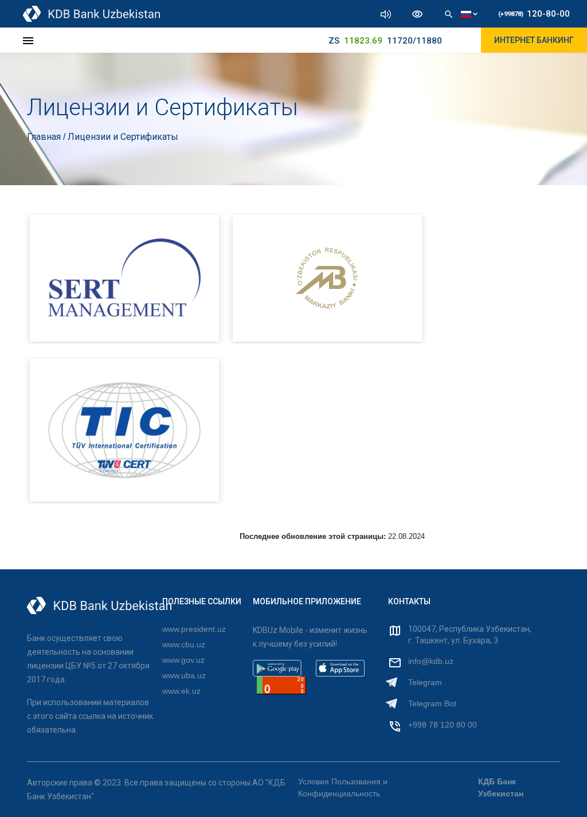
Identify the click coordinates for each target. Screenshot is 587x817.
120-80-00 (534, 14)
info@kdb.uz (430, 661)
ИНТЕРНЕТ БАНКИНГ (534, 40)
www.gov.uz (183, 659)
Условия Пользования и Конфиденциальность (343, 787)
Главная (45, 136)
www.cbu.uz (183, 644)
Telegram (425, 682)
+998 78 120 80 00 (442, 724)
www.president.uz (194, 629)
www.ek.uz (181, 690)
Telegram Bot (432, 703)
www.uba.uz (184, 675)
